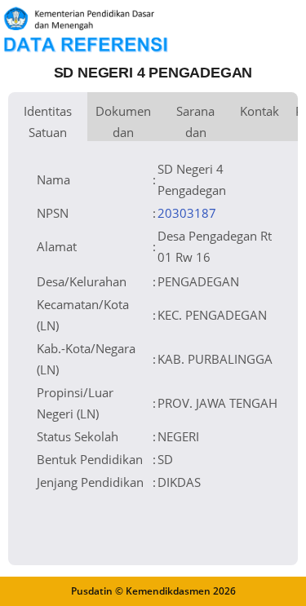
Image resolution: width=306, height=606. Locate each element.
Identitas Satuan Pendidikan (47, 122)
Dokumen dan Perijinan (123, 122)
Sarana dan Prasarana (195, 122)
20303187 (186, 213)
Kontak (259, 111)
